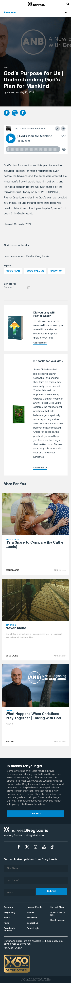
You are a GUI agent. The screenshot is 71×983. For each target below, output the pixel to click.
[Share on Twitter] (15, 113)
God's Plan (13, 271)
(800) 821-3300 (13, 949)
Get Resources (40, 343)
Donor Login (33, 928)
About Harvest (57, 920)
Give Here (35, 814)
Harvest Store (57, 907)
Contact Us (32, 923)
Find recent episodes (17, 245)
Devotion (8, 907)
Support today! (40, 468)
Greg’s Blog (9, 912)
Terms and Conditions (42, 978)
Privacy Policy (27, 978)
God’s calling (35, 271)
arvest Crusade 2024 (18, 224)
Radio (6, 68)
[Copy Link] (23, 113)
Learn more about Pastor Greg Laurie (26, 256)
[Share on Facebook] (7, 113)
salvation (56, 271)
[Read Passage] (28, 287)
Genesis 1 (9, 287)
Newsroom (32, 918)
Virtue (7, 918)
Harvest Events (34, 907)
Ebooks (30, 912)
